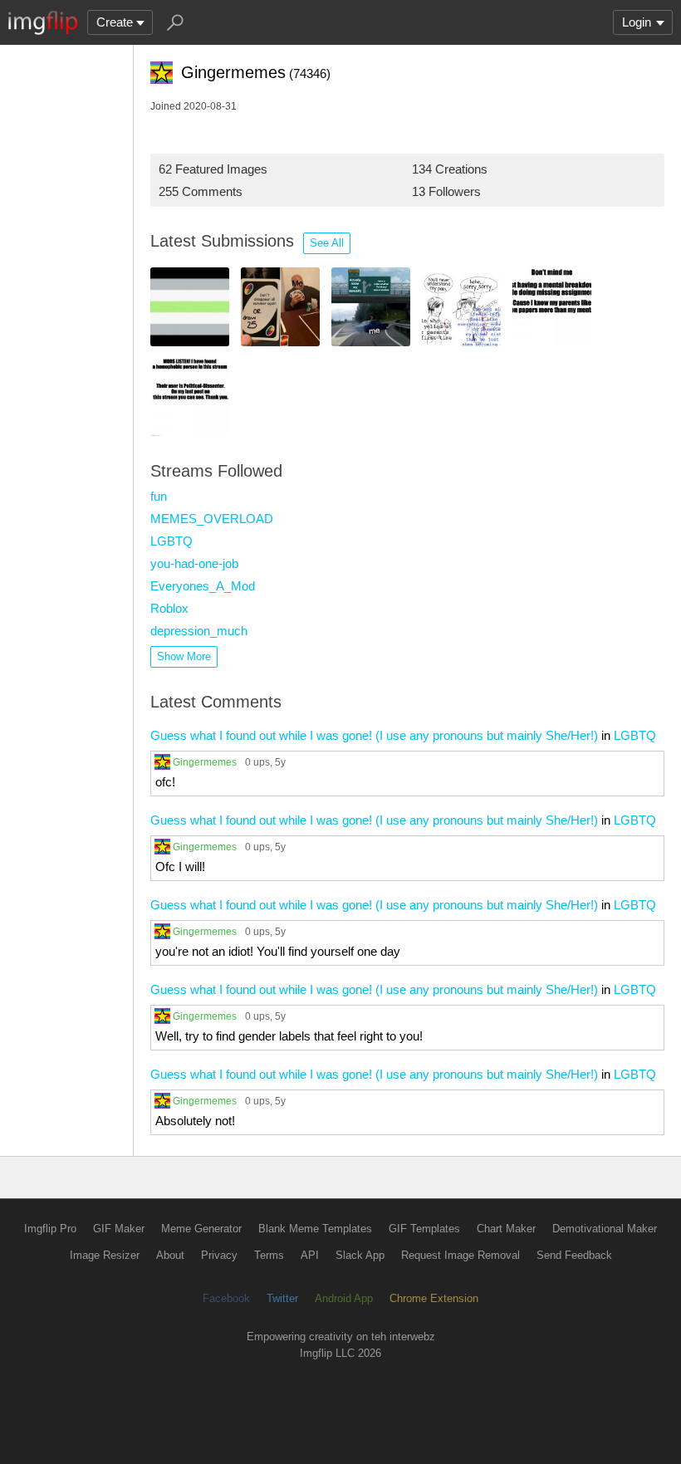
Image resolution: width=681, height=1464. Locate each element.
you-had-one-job (194, 563)
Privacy (219, 1255)
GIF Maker (119, 1228)
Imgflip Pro (50, 1228)
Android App (344, 1298)
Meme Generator (201, 1228)
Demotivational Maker (604, 1228)
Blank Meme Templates (315, 1228)
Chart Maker (506, 1228)
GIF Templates (424, 1228)
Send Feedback (574, 1255)
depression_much (198, 631)
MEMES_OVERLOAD (211, 519)
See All (327, 243)
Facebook (226, 1298)
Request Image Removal (460, 1255)
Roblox (169, 608)
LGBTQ (171, 541)
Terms (269, 1255)
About (170, 1255)
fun (158, 496)
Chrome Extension (433, 1298)
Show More (184, 656)
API (310, 1255)
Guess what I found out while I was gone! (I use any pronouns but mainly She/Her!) (374, 735)
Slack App (360, 1255)
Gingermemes (205, 761)
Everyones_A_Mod (202, 586)
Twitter (282, 1298)
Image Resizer (105, 1255)
